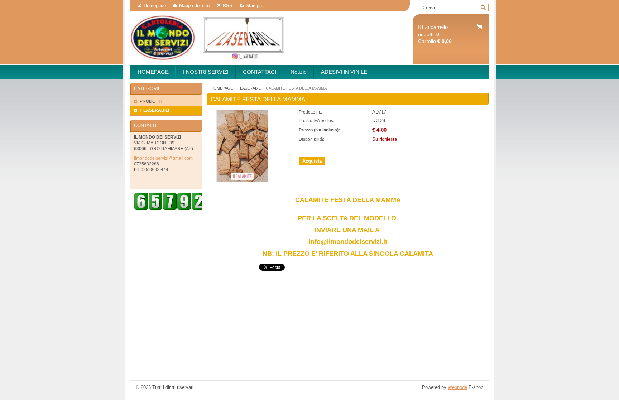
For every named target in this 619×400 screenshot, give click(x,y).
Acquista (312, 161)
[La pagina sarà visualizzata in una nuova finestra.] (242, 180)
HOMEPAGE (222, 88)
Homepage (155, 5)
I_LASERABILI (249, 88)
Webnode (457, 387)
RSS (227, 5)
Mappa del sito (194, 5)
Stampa (254, 5)
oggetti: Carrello (435, 34)
